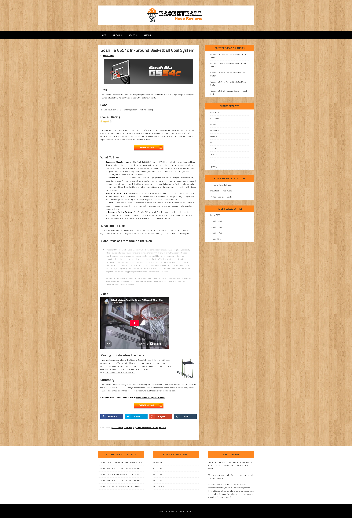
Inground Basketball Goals (221, 185)
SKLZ (212, 160)
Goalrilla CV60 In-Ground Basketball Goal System (118, 474)
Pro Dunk (214, 148)
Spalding (213, 166)
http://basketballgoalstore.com (150, 397)
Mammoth (214, 142)
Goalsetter (214, 130)
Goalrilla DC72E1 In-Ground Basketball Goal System (120, 462)
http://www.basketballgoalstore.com (120, 372)
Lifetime (213, 136)
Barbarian (214, 112)
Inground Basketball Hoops (145, 427)
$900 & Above (117, 427)
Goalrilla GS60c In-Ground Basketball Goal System (119, 480)
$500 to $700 (216, 233)
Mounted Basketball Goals (221, 191)
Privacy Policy (185, 511)
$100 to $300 (216, 221)
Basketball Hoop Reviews (176, 15)
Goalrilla (128, 427)
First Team (214, 118)
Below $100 (215, 215)
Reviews (162, 427)
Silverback (214, 154)
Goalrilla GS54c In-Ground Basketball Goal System (119, 468)
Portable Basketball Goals (221, 197)
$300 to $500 (216, 227)
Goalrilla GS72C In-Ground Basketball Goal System (119, 486)
